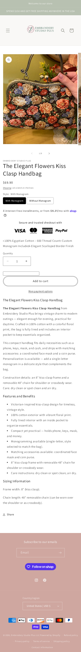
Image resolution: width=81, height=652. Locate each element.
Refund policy (71, 635)
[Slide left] (32, 153)
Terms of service (41, 641)
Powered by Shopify (50, 635)
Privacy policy (22, 641)
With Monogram (14, 200)
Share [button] (10, 514)
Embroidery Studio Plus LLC (25, 635)
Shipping (7, 188)
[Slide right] (49, 153)
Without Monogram (40, 200)
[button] (8, 30)
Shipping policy (61, 641)
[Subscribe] (60, 552)
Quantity (8, 253)
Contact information (42, 647)
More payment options (41, 291)
